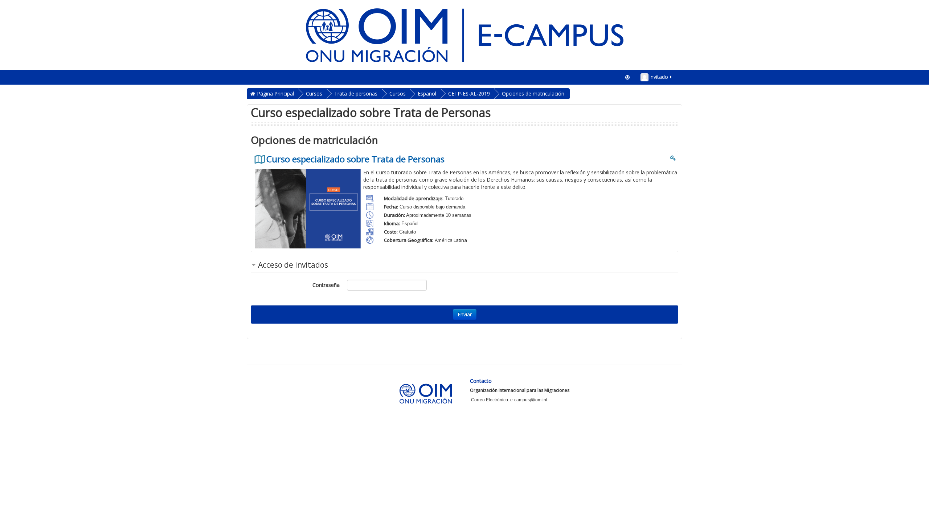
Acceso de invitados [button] (293, 265)
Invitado (658, 76)
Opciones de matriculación (533, 93)
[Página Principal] (464, 34)
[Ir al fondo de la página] (627, 77)
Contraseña (326, 284)
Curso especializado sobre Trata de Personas (355, 159)
